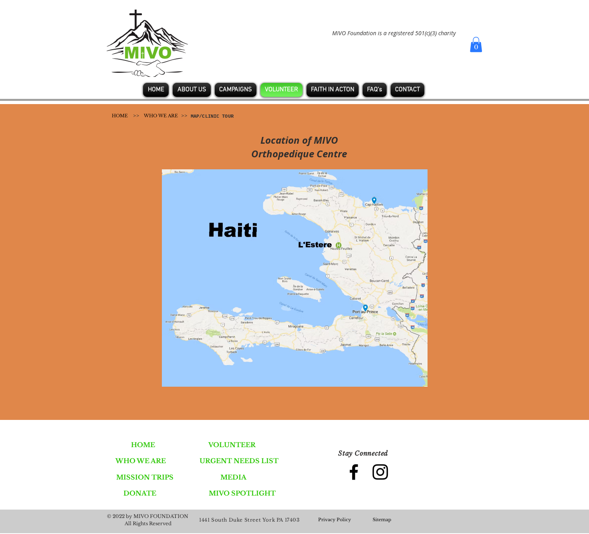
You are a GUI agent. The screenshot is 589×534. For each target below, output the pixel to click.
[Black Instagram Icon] (380, 472)
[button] (476, 44)
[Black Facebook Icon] (353, 472)
